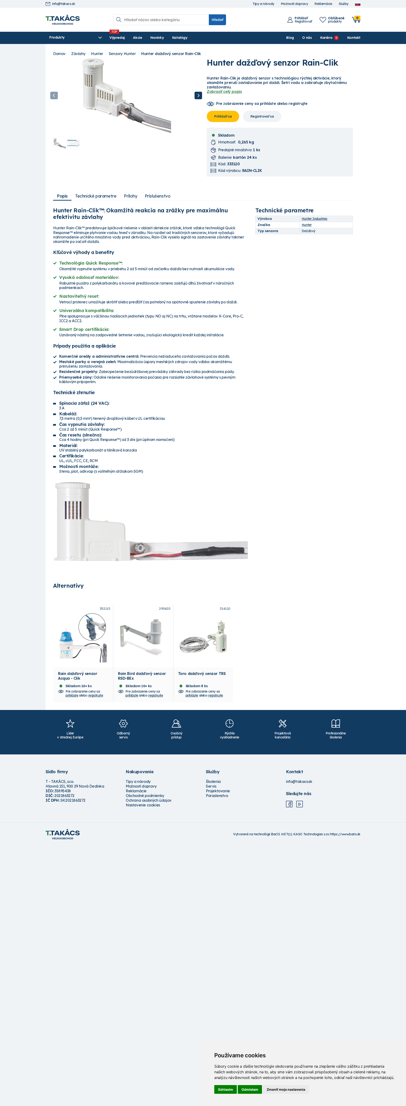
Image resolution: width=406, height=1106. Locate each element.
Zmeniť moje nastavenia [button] (286, 1089)
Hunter (97, 54)
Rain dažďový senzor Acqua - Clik (77, 676)
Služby (343, 4)
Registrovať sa (262, 116)
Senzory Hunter (122, 54)
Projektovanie (218, 791)
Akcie (137, 38)
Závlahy (78, 54)
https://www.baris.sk (345, 834)
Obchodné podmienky (145, 795)
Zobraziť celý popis (224, 91)
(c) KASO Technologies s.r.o (308, 834)
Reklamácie (323, 4)
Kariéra (326, 38)
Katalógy (179, 38)
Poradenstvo (217, 795)
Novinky (157, 38)
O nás (307, 38)
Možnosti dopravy (294, 4)
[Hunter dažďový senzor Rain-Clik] (126, 95)
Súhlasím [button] (225, 1089)
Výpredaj (117, 38)
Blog (290, 38)
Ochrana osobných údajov (149, 800)
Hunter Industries (314, 219)
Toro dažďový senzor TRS (202, 673)
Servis (211, 786)
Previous (54, 95)
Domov (59, 54)
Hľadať (217, 20)
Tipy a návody (263, 4)
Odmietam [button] (250, 1089)
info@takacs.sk (63, 4)
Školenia (213, 781)
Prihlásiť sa (223, 116)
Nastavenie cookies (143, 805)
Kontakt (353, 38)
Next (198, 95)
